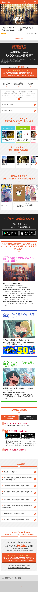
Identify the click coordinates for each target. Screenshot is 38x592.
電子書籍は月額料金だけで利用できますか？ (16, 519)
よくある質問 (30, 83)
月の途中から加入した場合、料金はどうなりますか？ (17, 492)
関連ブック (20, 38)
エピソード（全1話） (7, 104)
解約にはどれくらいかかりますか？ (14, 513)
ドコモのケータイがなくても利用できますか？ (17, 499)
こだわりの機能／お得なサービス (18, 83)
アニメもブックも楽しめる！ (6, 83)
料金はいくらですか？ (10, 472)
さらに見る (19, 97)
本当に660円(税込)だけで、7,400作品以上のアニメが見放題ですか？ (17, 478)
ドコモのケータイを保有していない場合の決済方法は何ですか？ (17, 506)
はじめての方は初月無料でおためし (19, 73)
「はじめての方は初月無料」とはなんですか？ (17, 485)
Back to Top (19, 586)
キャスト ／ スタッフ (7, 110)
